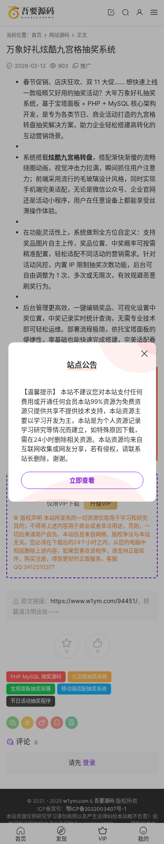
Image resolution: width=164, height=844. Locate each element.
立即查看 (82, 480)
